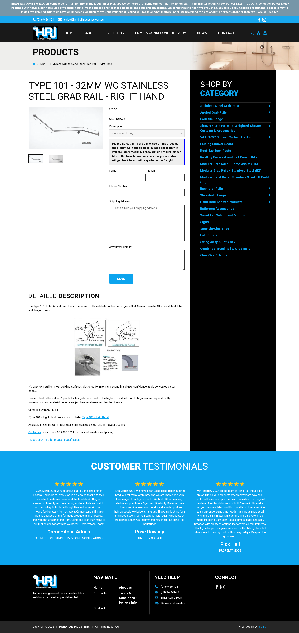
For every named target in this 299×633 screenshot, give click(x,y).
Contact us (34, 432)
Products (114, 33)
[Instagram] (264, 20)
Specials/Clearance (214, 228)
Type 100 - (95, 417)
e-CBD (262, 626)
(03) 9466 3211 (46, 19)
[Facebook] (259, 20)
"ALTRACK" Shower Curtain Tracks (225, 137)
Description (116, 126)
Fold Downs (208, 235)
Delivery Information (173, 603)
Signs (204, 222)
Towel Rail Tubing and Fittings (222, 215)
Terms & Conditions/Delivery (159, 33)
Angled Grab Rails (213, 112)
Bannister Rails (211, 188)
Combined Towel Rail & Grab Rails (225, 248)
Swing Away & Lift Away (217, 242)
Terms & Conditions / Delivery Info (128, 597)
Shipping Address (120, 201)
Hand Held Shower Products (221, 202)
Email (151, 170)
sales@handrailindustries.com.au (84, 19)
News (202, 33)
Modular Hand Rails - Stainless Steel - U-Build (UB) (234, 179)
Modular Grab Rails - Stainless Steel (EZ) (230, 170)
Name (112, 170)
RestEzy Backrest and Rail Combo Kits (228, 157)
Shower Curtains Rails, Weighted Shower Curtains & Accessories (230, 128)
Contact (226, 33)
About (91, 33)
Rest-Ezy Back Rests (215, 150)
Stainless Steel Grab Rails (219, 106)
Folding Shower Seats (216, 144)
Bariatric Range (211, 119)
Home (69, 33)
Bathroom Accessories (217, 208)
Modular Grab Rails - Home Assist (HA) (229, 164)
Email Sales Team (171, 597)
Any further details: (120, 247)
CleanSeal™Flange (213, 255)
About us (125, 587)
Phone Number (118, 186)
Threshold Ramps (213, 195)
